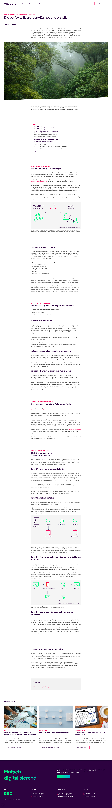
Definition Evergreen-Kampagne (45, 127)
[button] (3, 805)
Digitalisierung (43, 730)
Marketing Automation (21, 14)
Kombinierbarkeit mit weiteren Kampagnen (45, 136)
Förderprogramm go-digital (65, 796)
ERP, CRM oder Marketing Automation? (54, 733)
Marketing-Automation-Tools (39, 181)
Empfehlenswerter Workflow (43, 141)
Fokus (86, 789)
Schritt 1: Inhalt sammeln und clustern (44, 143)
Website (6, 730)
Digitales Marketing (80, 730)
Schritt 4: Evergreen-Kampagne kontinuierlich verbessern (49, 148)
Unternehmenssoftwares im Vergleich (50, 747)
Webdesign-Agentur (89, 793)
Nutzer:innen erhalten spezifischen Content (45, 134)
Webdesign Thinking (37, 796)
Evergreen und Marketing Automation (46, 139)
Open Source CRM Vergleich (65, 795)
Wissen (56, 3)
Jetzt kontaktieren (101, 3)
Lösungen (24, 3)
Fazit (35, 151)
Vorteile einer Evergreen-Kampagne (46, 131)
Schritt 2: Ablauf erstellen (40, 144)
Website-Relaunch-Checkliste (14, 747)
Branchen (41, 3)
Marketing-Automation (75, 429)
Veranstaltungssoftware (38, 795)
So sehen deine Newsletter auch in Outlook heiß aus (90, 734)
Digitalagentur (32, 3)
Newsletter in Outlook (82, 747)
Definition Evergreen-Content (44, 129)
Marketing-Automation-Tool (38, 409)
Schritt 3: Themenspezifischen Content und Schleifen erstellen (50, 146)
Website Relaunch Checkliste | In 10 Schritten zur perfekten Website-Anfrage (20, 734)
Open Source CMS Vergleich (65, 793)
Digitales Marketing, (9, 14)
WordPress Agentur (89, 796)
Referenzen (49, 3)
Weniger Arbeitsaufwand (40, 133)
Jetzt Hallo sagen (63, 777)
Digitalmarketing (88, 795)
